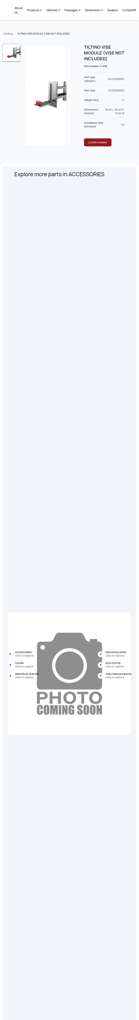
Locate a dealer (97, 142)
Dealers (112, 10)
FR (134, 10)
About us (18, 10)
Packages (71, 10)
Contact (127, 10)
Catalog (7, 33)
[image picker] (12, 53)
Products (33, 10)
